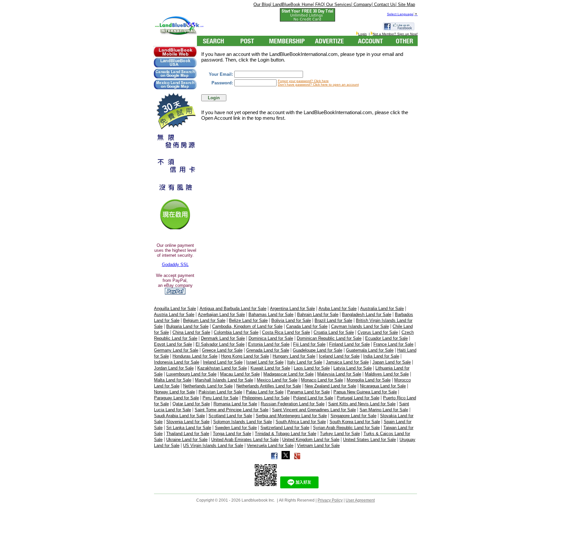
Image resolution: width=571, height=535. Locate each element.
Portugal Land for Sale (358, 397)
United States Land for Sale (369, 439)
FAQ (319, 4)
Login (362, 34)
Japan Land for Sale (391, 362)
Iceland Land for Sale (339, 356)
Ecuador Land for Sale (386, 338)
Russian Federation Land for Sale (292, 403)
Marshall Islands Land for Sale (224, 380)
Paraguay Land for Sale (176, 397)
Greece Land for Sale (222, 350)
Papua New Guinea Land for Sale (365, 391)
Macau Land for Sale (240, 374)
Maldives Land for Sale (387, 374)
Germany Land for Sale (176, 350)
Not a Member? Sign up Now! (395, 34)
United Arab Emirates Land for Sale (245, 439)
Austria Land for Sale (174, 314)
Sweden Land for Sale (236, 427)
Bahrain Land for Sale (317, 314)
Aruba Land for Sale (338, 308)
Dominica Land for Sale (270, 338)
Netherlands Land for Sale (208, 385)
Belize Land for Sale (248, 320)
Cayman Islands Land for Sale (360, 326)
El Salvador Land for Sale (220, 344)
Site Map (406, 4)
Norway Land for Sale (174, 391)
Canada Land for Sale (306, 326)
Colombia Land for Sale (236, 332)
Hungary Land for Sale (294, 356)
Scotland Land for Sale (230, 415)
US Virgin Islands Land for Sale (213, 445)
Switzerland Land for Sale (284, 427)
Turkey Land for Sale (340, 433)
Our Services (338, 4)
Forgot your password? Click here (303, 81)
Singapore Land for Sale (353, 415)
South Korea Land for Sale (354, 421)
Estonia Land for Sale (268, 344)
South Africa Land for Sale (301, 421)
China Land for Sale (191, 332)
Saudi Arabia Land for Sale (179, 415)
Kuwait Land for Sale (270, 368)
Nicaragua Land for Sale (383, 385)
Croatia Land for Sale (334, 332)
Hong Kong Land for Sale (245, 356)
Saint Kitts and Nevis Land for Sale (362, 403)
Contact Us (384, 4)
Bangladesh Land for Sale (366, 314)
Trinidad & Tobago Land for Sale (285, 433)
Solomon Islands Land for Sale (242, 421)
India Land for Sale (381, 356)
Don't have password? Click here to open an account (318, 84)
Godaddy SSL (175, 264)
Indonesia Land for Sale (176, 362)
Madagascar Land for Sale (288, 374)
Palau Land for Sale (265, 391)
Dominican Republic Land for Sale (329, 338)
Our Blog (261, 4)
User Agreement (360, 500)
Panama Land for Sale (308, 391)
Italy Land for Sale (304, 362)
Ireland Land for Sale (223, 362)
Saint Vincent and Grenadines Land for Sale (314, 409)
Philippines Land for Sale (265, 397)
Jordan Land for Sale (174, 368)
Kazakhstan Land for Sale (222, 368)
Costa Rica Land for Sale (286, 332)
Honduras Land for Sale (194, 356)
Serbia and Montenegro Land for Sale (291, 415)
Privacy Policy (330, 500)
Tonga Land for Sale (232, 433)
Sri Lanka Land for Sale (188, 427)
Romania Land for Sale (235, 403)
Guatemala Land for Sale (370, 350)
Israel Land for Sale (265, 362)
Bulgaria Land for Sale (187, 326)
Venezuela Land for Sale (270, 445)
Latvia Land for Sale (352, 368)
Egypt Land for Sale (173, 344)
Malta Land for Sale (172, 380)
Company (362, 4)
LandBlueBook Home (292, 4)
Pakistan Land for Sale (220, 391)
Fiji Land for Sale (309, 344)
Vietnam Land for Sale (318, 445)
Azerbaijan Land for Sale (221, 314)
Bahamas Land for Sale (270, 314)
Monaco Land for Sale (322, 380)
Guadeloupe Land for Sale (317, 350)
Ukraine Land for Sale (187, 439)
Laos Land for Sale (312, 368)
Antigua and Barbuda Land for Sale (233, 308)
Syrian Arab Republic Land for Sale (346, 427)
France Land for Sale (393, 344)
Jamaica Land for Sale (347, 362)
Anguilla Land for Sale (175, 308)
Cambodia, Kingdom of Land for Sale (247, 326)
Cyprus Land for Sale (378, 332)
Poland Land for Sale (313, 397)
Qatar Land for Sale (191, 403)
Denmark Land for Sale (223, 338)
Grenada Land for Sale (267, 350)
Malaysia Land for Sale (339, 374)
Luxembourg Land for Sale (191, 374)
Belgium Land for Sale (204, 320)
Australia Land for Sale (382, 308)
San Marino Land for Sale (384, 409)
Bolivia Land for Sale (291, 320)
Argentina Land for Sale (292, 308)
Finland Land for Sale (349, 344)
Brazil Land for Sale (333, 320)
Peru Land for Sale (220, 397)
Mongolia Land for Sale (369, 380)
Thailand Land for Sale (187, 433)
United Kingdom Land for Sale (310, 439)
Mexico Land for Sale (277, 380)
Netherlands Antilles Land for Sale (268, 385)
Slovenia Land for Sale (187, 421)
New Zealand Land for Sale (330, 385)
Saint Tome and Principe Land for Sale (231, 409)
